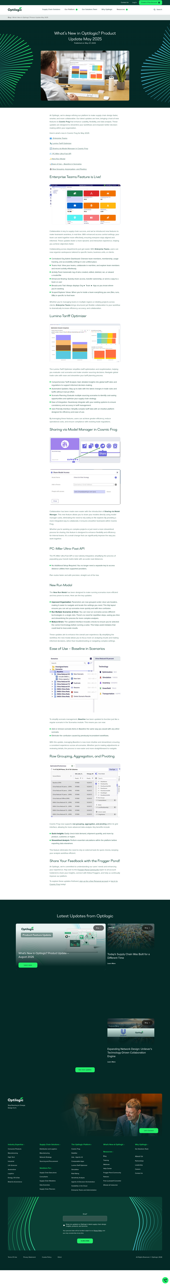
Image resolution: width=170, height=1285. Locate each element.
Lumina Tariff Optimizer (60, 143)
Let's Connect (149, 1130)
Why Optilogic (107, 9)
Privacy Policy (98, 1230)
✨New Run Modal (57, 159)
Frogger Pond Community (88, 870)
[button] (71, 9)
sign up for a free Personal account (93, 881)
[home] (15, 9)
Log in (134, 2)
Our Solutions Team (89, 9)
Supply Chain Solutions (51, 9)
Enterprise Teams (58, 138)
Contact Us (124, 2)
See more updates (85, 1070)
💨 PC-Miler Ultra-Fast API (60, 154)
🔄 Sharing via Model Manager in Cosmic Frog (69, 149)
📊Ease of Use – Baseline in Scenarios (66, 164)
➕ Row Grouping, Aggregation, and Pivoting (68, 169)
